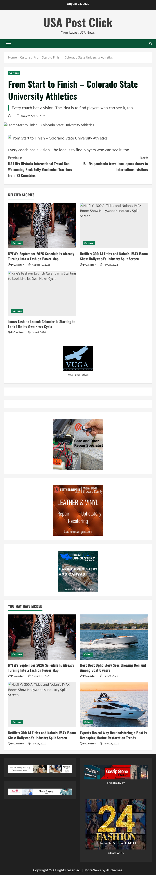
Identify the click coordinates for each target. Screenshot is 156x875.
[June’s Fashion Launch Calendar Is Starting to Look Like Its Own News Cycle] (42, 293)
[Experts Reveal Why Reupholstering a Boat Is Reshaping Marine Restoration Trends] (114, 704)
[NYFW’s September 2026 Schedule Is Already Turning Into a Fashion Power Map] (42, 225)
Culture (14, 73)
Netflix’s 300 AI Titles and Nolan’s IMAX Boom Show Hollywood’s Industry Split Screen (114, 256)
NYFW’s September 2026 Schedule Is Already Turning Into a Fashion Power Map (41, 256)
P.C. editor (17, 264)
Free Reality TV (116, 783)
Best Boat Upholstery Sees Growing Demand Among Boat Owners (113, 667)
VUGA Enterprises (78, 374)
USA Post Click (78, 22)
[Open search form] (150, 43)
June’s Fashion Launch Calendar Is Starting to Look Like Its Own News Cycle (41, 324)
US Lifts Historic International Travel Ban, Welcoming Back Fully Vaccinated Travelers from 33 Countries (40, 166)
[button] (8, 43)
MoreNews (92, 870)
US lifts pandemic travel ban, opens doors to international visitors (114, 163)
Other (88, 654)
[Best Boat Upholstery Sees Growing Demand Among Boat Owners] (114, 637)
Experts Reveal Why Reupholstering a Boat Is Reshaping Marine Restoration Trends (113, 735)
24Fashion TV (116, 853)
